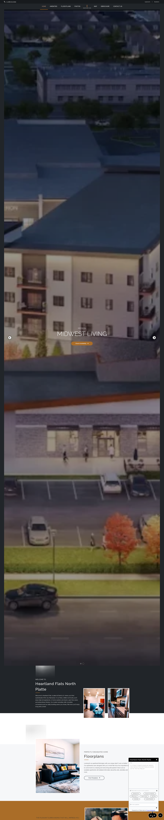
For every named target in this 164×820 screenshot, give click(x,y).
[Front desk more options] (160, 815)
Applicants (148, 1)
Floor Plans (66, 6)
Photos (77, 6)
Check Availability (81, 343)
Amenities (53, 6)
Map (95, 6)
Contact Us (117, 6)
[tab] (80, 663)
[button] (152, 815)
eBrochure (105, 6)
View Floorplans (93, 778)
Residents (156, 1)
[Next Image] (154, 338)
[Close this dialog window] (156, 759)
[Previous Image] (10, 338)
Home (44, 6)
